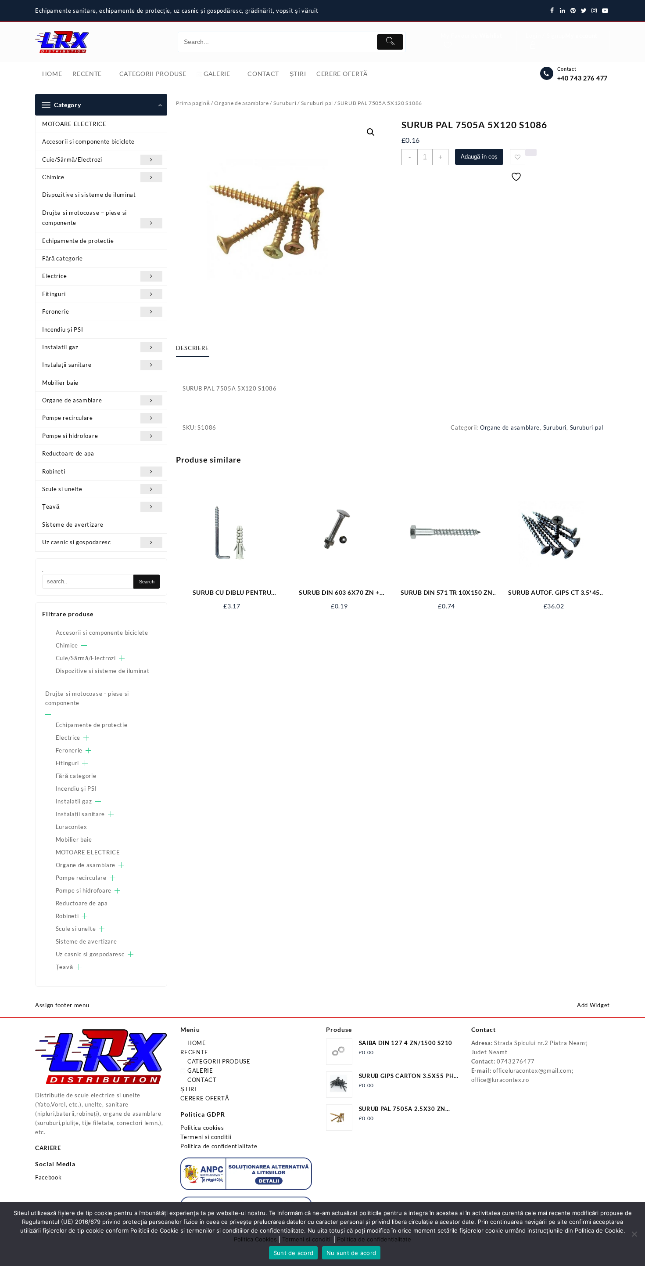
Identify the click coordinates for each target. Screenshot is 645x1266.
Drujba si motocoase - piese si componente (87, 698)
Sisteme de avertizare (73, 524)
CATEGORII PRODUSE (218, 1061)
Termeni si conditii (205, 1136)
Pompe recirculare (67, 417)
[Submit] (390, 42)
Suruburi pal (317, 103)
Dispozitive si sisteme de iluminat (89, 194)
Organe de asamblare (72, 400)
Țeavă (51, 506)
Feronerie (55, 311)
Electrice (54, 275)
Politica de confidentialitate (218, 1146)
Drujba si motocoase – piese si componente (84, 217)
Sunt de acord (293, 1252)
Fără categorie (62, 258)
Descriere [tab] (192, 347)
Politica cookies (202, 1127)
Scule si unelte (62, 488)
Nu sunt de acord (351, 1252)
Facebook (48, 1177)
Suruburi (285, 103)
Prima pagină (193, 103)
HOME (196, 1042)
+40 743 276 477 (582, 78)
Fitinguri (53, 293)
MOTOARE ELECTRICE (74, 123)
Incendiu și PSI (62, 329)
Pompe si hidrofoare (70, 435)
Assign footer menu (62, 1005)
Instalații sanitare (66, 364)
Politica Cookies (255, 1239)
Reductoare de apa (68, 453)
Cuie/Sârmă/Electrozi (72, 159)
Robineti (53, 471)
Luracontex (71, 826)
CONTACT (201, 1079)
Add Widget (593, 1005)
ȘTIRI (188, 1088)
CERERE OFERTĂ (204, 1098)
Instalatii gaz (60, 347)
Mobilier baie (60, 382)
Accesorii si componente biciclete (88, 141)
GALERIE (199, 1070)
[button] (371, 132)
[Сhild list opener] (84, 645)
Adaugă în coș (479, 156)
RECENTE (194, 1052)
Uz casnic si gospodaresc (76, 542)
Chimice (53, 177)
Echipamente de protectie (78, 240)
